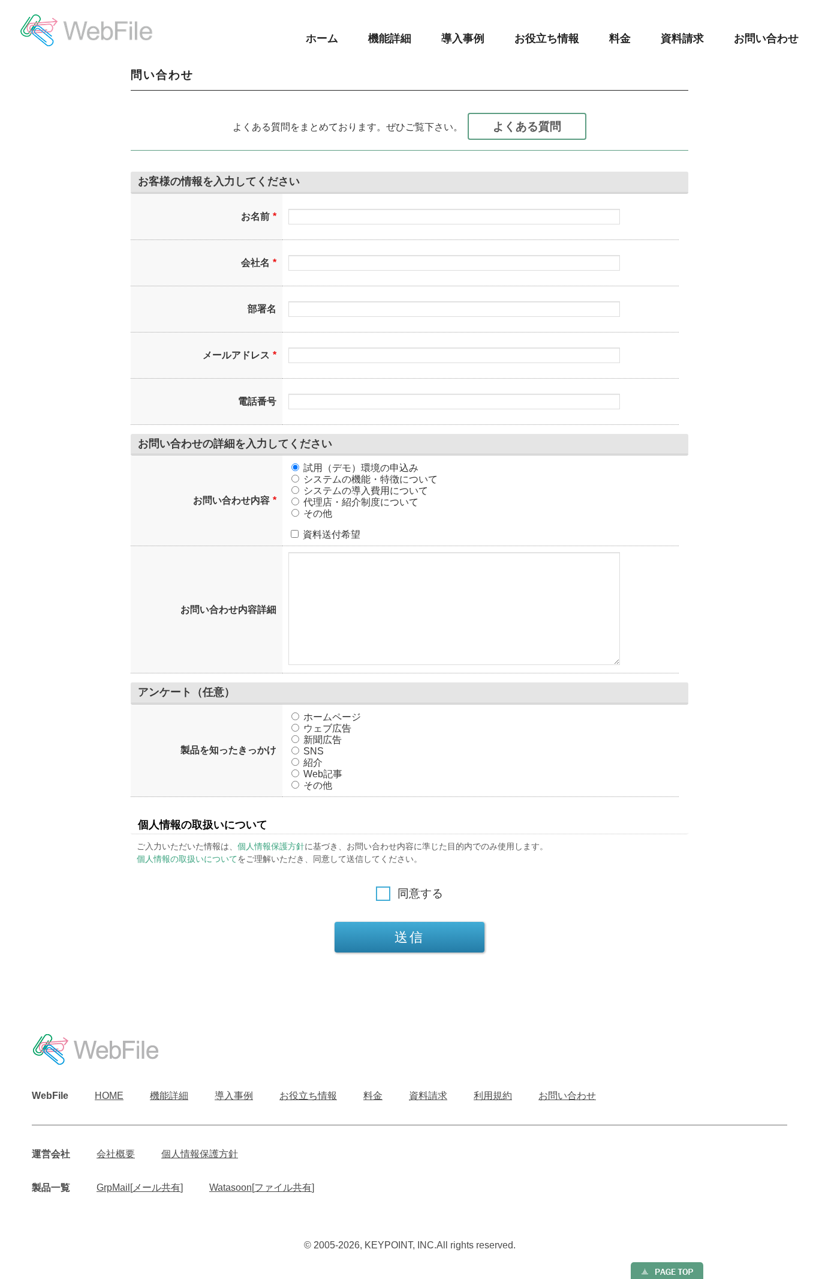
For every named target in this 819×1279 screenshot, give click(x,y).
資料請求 (682, 38)
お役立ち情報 (546, 38)
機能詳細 (389, 38)
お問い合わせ (766, 38)
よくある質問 (527, 126)
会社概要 (116, 1154)
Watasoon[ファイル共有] (261, 1187)
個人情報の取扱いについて (187, 859)
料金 (620, 38)
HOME (109, 1096)
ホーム (322, 38)
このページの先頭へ (667, 1270)
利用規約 (493, 1096)
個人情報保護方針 (271, 846)
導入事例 (462, 38)
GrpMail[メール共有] (140, 1187)
